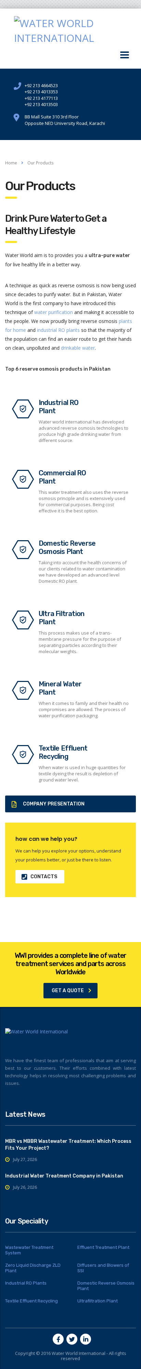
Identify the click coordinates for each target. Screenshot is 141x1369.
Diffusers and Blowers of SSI (103, 1268)
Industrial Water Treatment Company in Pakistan (64, 1176)
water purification (53, 312)
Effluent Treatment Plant (103, 1247)
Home (11, 163)
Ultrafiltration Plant (97, 1300)
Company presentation (54, 804)
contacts (43, 877)
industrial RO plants (58, 330)
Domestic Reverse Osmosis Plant (105, 1285)
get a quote (68, 991)
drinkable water (78, 348)
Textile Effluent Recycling (31, 1300)
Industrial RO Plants (26, 1283)
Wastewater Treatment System (29, 1250)
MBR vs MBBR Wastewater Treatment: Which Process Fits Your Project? (68, 1144)
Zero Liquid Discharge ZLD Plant (33, 1268)
